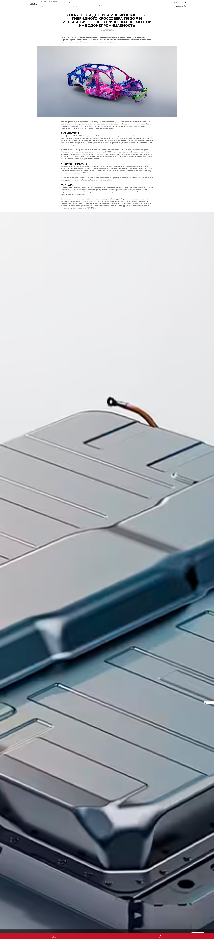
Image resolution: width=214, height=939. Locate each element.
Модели (42, 6)
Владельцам (74, 6)
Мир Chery (90, 6)
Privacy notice (209, 702)
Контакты (122, 6)
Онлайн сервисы (101, 6)
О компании (112, 6)
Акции (83, 6)
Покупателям (64, 6)
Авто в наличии (52, 6)
